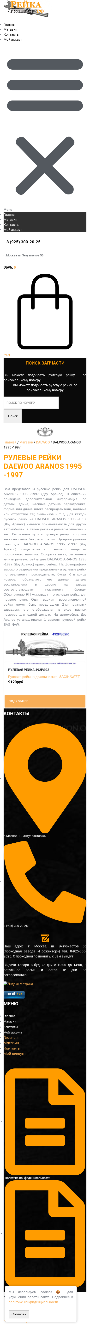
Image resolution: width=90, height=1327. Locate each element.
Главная (10, 214)
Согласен (19, 1314)
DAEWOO (43, 442)
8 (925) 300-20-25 (23, 241)
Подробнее (18, 701)
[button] (45, 127)
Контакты (11, 225)
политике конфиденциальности (33, 1302)
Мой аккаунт (14, 39)
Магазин (10, 219)
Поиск (13, 416)
